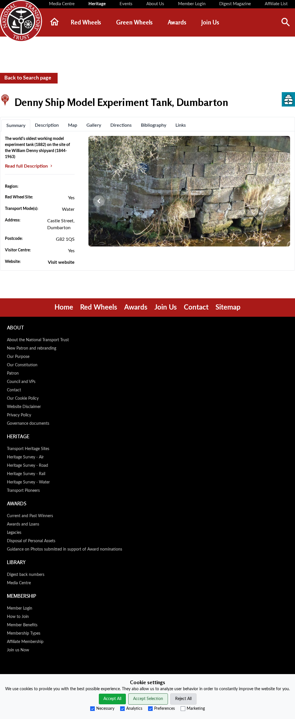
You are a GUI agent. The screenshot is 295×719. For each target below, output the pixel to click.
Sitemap (228, 307)
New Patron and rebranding (31, 348)
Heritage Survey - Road (27, 466)
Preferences (164, 709)
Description (47, 125)
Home (63, 307)
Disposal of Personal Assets (31, 541)
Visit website (61, 262)
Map (72, 125)
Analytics (134, 709)
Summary (15, 125)
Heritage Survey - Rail (26, 474)
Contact (196, 307)
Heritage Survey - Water (28, 482)
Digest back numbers (25, 575)
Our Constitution (22, 365)
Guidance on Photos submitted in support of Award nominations (64, 549)
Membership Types (23, 633)
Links (180, 125)
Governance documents (28, 424)
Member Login (19, 608)
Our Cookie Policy (23, 399)
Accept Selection (148, 699)
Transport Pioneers (23, 491)
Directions (121, 125)
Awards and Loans (23, 524)
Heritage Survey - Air (25, 457)
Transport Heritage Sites (28, 449)
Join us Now (18, 650)
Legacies (14, 533)
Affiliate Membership (25, 642)
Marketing (196, 709)
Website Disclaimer (24, 407)
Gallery (93, 125)
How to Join (18, 617)
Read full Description (27, 166)
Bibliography (153, 125)
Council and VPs (21, 382)
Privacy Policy (19, 415)
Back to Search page (27, 78)
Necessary (105, 709)
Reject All (183, 699)
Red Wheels (98, 307)
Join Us (165, 307)
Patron (13, 373)
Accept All (112, 699)
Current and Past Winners (30, 516)
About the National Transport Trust (38, 340)
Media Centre (19, 583)
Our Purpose (18, 357)
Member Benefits (22, 625)
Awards (136, 307)
